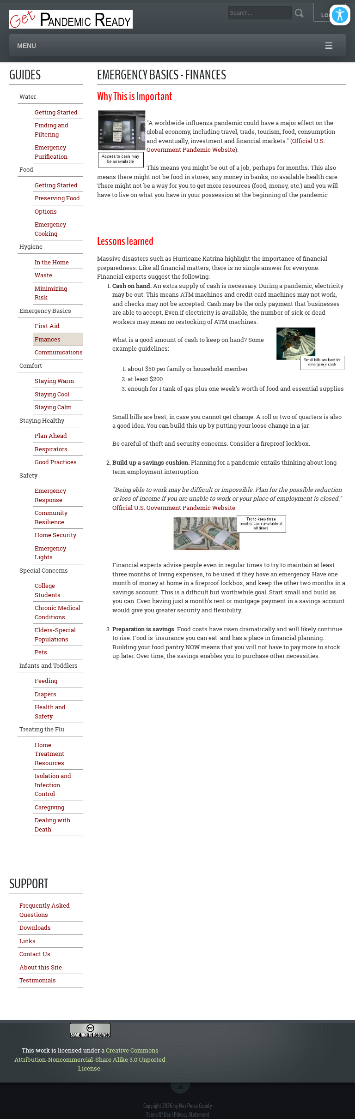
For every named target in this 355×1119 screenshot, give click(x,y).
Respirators (51, 449)
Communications (59, 352)
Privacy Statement (191, 1114)
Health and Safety (50, 711)
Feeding (46, 680)
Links (27, 941)
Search (299, 13)
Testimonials (37, 980)
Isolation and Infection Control (53, 785)
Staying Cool (52, 394)
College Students (48, 590)
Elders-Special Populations (55, 634)
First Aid (47, 326)
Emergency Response (50, 495)
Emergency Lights (50, 553)
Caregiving (49, 807)
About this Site (40, 967)
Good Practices (56, 462)
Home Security (55, 535)
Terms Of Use (158, 1114)
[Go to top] (182, 1088)
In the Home (52, 262)
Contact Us (34, 954)
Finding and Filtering (51, 129)
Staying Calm (53, 407)
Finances (48, 339)
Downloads (35, 927)
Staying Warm (54, 381)
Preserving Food (57, 198)
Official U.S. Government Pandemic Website (173, 507)
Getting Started (56, 112)
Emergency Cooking (50, 229)
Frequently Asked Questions (44, 910)
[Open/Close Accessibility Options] (340, 15)
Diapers (45, 694)
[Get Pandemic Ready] (71, 18)
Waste (43, 275)
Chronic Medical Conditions (57, 612)
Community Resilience (51, 517)
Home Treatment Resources (49, 754)
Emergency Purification (51, 152)
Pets (41, 652)
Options (46, 211)
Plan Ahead (51, 435)
